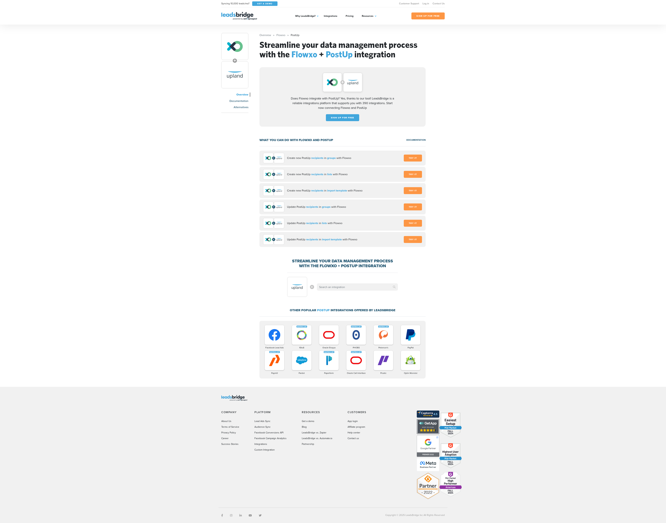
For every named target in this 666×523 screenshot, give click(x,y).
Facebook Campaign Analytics (270, 438)
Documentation (238, 101)
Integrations (330, 16)
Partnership (308, 444)
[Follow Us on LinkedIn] (240, 515)
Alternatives (241, 107)
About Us (226, 421)
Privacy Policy (228, 432)
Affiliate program (356, 427)
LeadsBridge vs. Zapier (314, 432)
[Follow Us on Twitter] (260, 515)
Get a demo (308, 421)
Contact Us (439, 3)
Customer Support (409, 3)
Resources (367, 16)
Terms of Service (230, 427)
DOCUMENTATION (416, 140)
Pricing (349, 16)
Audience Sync (262, 427)
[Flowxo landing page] (234, 46)
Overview (242, 95)
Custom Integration (264, 449)
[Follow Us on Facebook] (222, 515)
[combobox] (357, 287)
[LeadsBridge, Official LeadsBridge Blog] (239, 16)
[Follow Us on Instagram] (231, 515)
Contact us (353, 438)
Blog (304, 427)
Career (225, 438)
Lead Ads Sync (262, 421)
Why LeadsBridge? (305, 16)
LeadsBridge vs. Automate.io (317, 438)
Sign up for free (342, 117)
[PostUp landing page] (234, 74)
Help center (354, 432)
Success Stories (229, 444)
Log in (425, 3)
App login (353, 421)
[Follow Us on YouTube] (250, 515)
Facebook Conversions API (268, 432)
